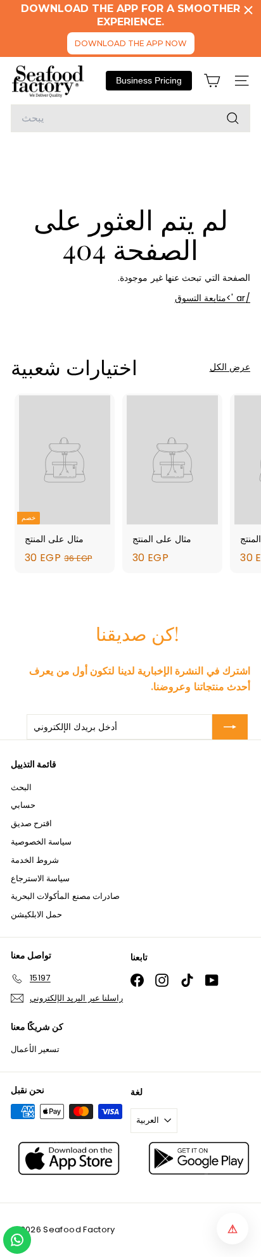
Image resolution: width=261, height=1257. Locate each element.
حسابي (23, 805)
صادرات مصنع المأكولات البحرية (65, 896)
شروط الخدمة (35, 860)
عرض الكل (230, 367)
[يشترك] (230, 727)
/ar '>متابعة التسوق (212, 298)
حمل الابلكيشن (36, 914)
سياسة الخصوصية (41, 842)
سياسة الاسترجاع (40, 878)
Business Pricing (149, 80)
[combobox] (130, 118)
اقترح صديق (31, 823)
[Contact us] (17, 1240)
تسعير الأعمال (35, 1049)
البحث (21, 787)
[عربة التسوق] (212, 80)
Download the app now (131, 43)
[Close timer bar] (248, 10)
